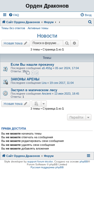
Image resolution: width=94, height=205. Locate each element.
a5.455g (47, 68)
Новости (47, 36)
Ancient (47, 93)
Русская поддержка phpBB (47, 167)
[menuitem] (14, 15)
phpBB (84, 161)
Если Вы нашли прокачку (32, 64)
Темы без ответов (13, 28)
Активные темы (38, 28)
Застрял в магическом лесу (34, 90)
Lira (44, 82)
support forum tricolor (40, 161)
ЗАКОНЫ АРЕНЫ (25, 79)
